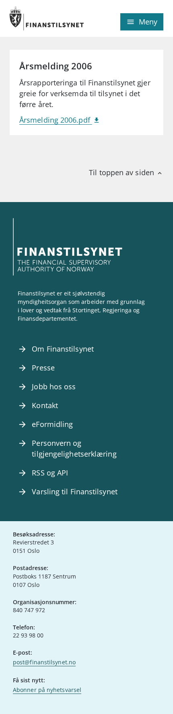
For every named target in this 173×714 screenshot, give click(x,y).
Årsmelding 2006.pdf (55, 120)
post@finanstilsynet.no (44, 662)
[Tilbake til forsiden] (48, 18)
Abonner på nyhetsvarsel (47, 690)
